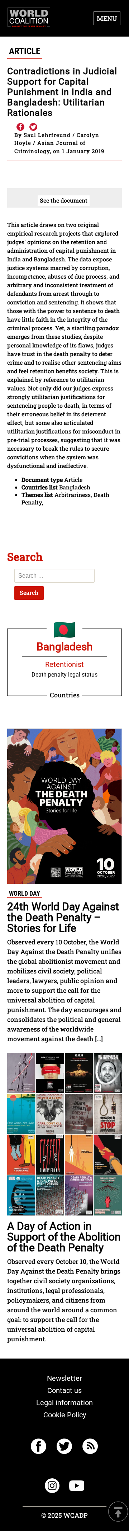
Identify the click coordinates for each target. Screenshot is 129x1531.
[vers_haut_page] (118, 1512)
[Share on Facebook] (20, 127)
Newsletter (64, 1378)
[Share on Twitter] (33, 127)
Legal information (64, 1402)
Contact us (64, 1390)
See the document (63, 200)
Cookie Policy (64, 1415)
